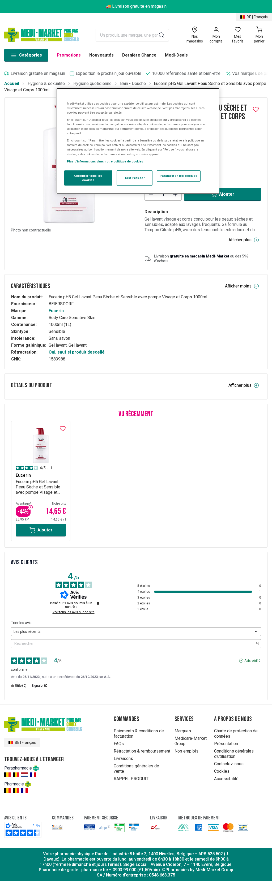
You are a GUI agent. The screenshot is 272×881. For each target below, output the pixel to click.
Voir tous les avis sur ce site (74, 612)
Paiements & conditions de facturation (139, 733)
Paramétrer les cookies (179, 176)
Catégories (30, 55)
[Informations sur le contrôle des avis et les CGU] (98, 603)
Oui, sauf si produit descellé (77, 352)
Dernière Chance (139, 55)
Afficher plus (240, 239)
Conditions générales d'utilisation (234, 754)
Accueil (11, 83)
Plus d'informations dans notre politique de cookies (105, 161)
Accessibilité (226, 778)
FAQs (119, 743)
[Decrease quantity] (151, 194)
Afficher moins (238, 286)
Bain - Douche (133, 83)
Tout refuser (135, 178)
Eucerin (56, 310)
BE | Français (257, 17)
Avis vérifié (252, 661)
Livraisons (123, 758)
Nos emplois (186, 751)
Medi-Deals (176, 55)
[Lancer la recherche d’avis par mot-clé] (258, 643)
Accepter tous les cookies (88, 178)
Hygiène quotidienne (92, 83)
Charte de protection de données (236, 733)
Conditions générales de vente (136, 768)
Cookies (222, 771)
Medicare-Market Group (191, 741)
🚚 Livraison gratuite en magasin (136, 6)
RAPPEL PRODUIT (131, 778)
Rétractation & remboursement (142, 751)
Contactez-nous (229, 763)
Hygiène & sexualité (46, 83)
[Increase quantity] (175, 194)
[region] (137, 141)
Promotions (69, 55)
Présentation (226, 743)
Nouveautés (101, 55)
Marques (183, 730)
